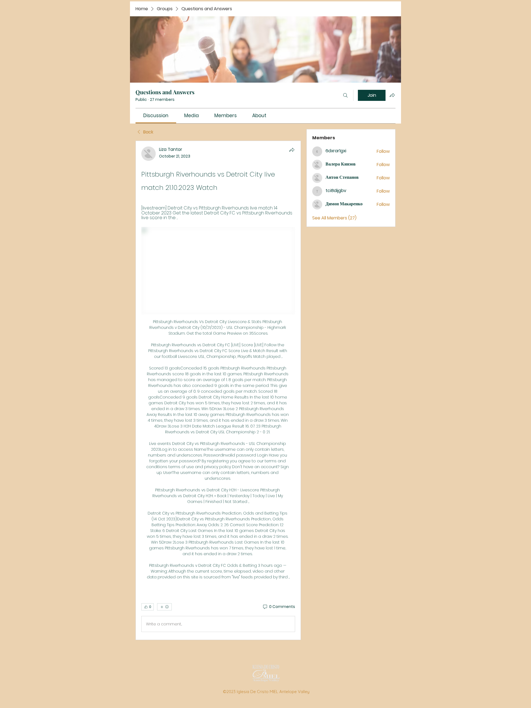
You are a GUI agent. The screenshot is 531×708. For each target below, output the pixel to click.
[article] (218, 390)
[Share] (291, 149)
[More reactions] (164, 606)
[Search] (345, 95)
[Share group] (392, 95)
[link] (155, 115)
